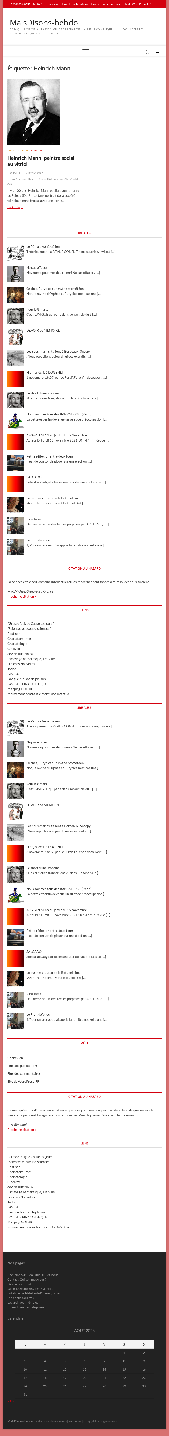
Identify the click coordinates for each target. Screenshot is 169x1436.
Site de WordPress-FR (137, 4)
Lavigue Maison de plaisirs (26, 679)
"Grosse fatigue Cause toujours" (30, 623)
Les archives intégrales (22, 1302)
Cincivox (13, 649)
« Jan (10, 1401)
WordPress (74, 1421)
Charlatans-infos (19, 639)
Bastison (13, 633)
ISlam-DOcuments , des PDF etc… (30, 1288)
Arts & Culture (18, 150)
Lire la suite (18, 207)
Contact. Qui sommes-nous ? (26, 1279)
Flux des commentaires (105, 4)
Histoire (37, 150)
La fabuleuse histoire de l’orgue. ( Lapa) (33, 1293)
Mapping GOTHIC (20, 689)
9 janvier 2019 (34, 172)
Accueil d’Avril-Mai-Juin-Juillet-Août (32, 1275)
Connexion (52, 4)
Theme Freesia (58, 1421)
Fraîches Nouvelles (21, 664)
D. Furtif (14, 172)
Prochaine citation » (21, 596)
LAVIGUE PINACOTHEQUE (27, 684)
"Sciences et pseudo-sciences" (29, 628)
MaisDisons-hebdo (44, 22)
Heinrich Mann (37, 179)
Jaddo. (12, 669)
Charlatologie (17, 644)
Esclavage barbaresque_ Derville (31, 659)
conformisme (19, 179)
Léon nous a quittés (20, 1298)
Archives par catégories (28, 1307)
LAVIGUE (14, 674)
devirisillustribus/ (20, 654)
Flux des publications (75, 4)
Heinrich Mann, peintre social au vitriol (40, 161)
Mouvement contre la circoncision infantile (38, 694)
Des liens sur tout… (20, 1284)
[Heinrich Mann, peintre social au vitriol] (44, 112)
